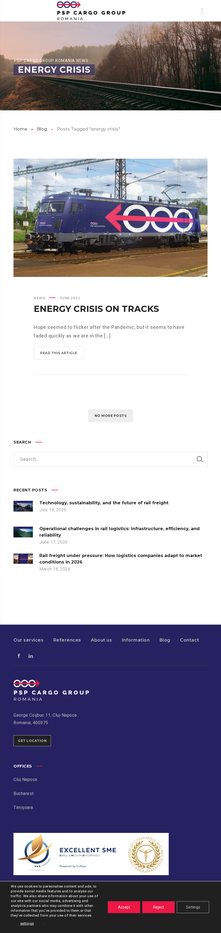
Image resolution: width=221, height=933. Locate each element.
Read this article (58, 353)
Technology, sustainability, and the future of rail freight (103, 502)
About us (101, 640)
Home (20, 129)
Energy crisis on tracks (96, 309)
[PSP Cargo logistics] (51, 683)
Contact (189, 640)
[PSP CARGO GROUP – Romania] (91, 11)
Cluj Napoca (25, 779)
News (39, 298)
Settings (193, 907)
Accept (124, 907)
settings (27, 923)
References (67, 640)
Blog (42, 129)
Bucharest (23, 793)
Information (136, 640)
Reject (158, 907)
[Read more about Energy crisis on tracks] (110, 217)
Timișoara (23, 807)
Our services (28, 640)
